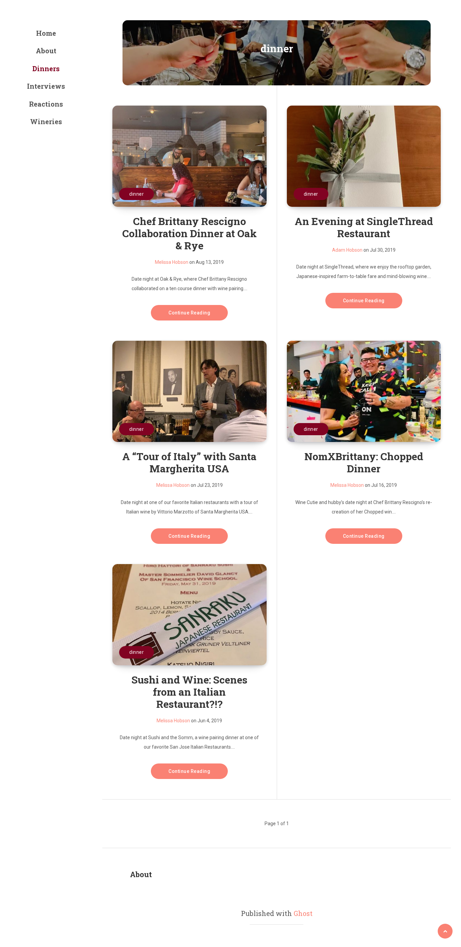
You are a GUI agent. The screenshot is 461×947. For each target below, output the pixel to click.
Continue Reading (189, 312)
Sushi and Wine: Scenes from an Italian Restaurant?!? (189, 692)
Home (46, 33)
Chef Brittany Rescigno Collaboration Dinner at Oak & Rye (189, 233)
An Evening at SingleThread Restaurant (364, 227)
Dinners (46, 68)
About (46, 50)
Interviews (46, 86)
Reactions (46, 104)
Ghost (303, 913)
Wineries (46, 121)
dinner (136, 194)
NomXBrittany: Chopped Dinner (363, 462)
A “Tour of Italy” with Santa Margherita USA (189, 462)
